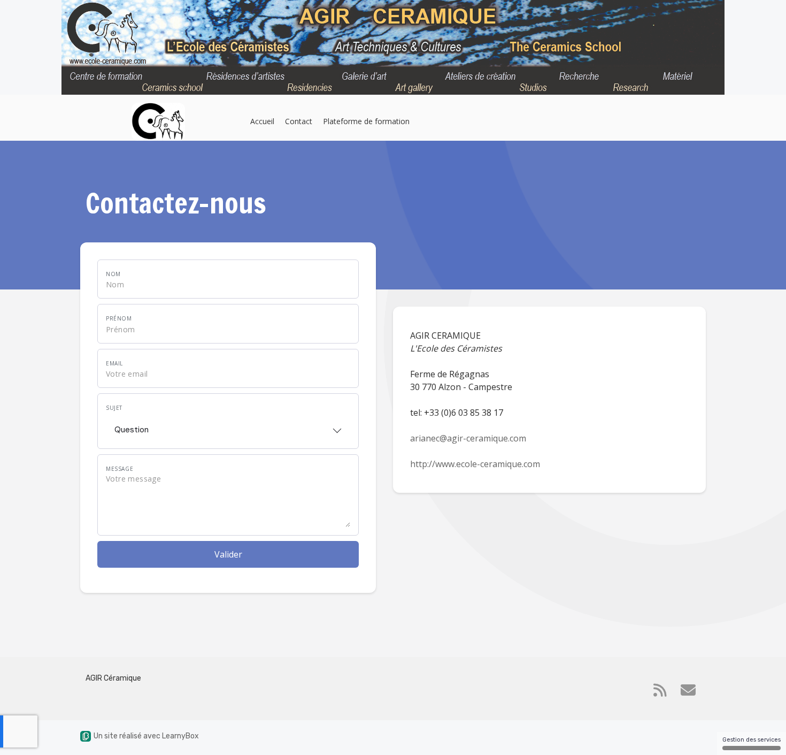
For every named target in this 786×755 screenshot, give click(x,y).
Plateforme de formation (366, 121)
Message (119, 468)
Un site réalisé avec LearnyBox (146, 736)
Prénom (119, 318)
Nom (113, 274)
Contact (298, 121)
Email (114, 363)
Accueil (262, 121)
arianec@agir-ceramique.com (468, 438)
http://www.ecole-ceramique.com (475, 464)
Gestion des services (751, 739)
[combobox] (228, 426)
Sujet (114, 407)
